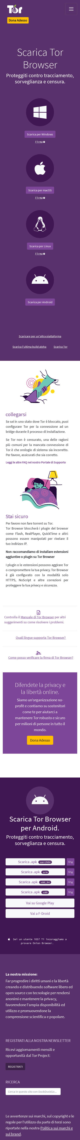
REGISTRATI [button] (15, 1066)
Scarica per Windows (40, 134)
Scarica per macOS (40, 190)
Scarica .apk (34, 861)
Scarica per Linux (40, 246)
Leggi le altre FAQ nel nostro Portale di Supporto (36, 462)
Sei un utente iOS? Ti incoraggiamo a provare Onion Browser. (40, 941)
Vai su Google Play (40, 903)
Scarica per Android (40, 302)
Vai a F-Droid (40, 913)
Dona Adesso (40, 740)
